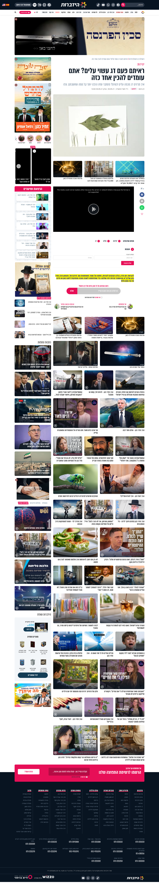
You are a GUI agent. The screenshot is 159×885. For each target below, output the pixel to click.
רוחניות (126, 806)
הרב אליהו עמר (61, 828)
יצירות (115, 241)
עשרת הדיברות (76, 803)
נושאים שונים (76, 790)
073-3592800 (74, 841)
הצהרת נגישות (138, 828)
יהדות (126, 794)
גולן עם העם (110, 810)
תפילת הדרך (27, 819)
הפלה (46, 813)
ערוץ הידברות (139, 797)
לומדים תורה (77, 794)
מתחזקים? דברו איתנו (23, 4)
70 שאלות (94, 12)
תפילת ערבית (27, 800)
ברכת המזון (28, 806)
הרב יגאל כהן (62, 806)
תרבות (126, 816)
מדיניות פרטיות (138, 794)
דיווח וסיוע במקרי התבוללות (71, 849)
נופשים (140, 816)
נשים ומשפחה (43, 790)
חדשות (127, 12)
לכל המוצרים (33, 675)
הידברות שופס (138, 822)
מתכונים (45, 797)
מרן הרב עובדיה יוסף (59, 797)
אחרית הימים (77, 819)
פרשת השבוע (124, 822)
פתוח (112, 806)
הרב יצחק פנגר (61, 803)
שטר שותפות (119, 12)
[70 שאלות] (39, 5)
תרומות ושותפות (138, 819)
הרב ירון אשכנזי (61, 813)
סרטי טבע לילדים (93, 819)
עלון (73, 12)
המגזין (126, 797)
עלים (104, 241)
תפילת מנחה (27, 797)
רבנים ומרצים (61, 790)
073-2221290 (52, 851)
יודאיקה (78, 828)
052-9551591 (96, 851)
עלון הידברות (139, 800)
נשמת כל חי (27, 825)
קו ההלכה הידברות (117, 849)
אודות (141, 831)
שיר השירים (27, 822)
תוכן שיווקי (125, 828)
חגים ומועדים (124, 825)
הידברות (140, 790)
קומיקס (96, 813)
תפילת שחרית (27, 794)
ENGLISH (44, 12)
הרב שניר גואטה (61, 810)
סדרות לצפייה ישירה (92, 806)
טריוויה (96, 816)
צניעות (46, 810)
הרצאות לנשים (43, 819)
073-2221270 (30, 851)
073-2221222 (139, 841)
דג (96, 241)
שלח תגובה (127, 263)
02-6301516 (140, 853)
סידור (29, 790)
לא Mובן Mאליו (109, 797)
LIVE (37, 12)
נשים (126, 803)
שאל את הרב (86, 12)
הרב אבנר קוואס (61, 825)
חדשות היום (124, 800)
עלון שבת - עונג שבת (94, 839)
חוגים (96, 825)
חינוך (79, 813)
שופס (68, 12)
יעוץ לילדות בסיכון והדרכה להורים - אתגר (25, 840)
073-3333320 (30, 843)
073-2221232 (52, 841)
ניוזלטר (140, 803)
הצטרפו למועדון (24, 12)
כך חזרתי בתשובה (108, 819)
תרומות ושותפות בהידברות (115, 839)
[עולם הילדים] (49, 5)
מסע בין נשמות (109, 813)
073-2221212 (118, 841)
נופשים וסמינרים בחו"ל (94, 858)
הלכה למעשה (109, 803)
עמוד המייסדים (138, 825)
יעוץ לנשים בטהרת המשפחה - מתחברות (135, 850)
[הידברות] (74, 5)
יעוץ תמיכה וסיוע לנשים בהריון (92, 849)
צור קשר (51, 12)
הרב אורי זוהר (61, 819)
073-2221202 (96, 861)
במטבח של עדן (109, 800)
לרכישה (28, 629)
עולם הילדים (102, 12)
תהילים (29, 816)
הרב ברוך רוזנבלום (60, 816)
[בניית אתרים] (48, 878)
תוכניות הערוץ (109, 790)
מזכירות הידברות (139, 839)
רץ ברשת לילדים (93, 797)
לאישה (46, 794)
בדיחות (96, 800)
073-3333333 (139, 861)
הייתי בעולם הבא (109, 825)
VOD (136, 12)
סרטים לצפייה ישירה (92, 803)
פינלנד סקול (77, 806)
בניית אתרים (38, 878)
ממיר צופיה (141, 858)
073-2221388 (96, 841)
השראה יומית (110, 822)
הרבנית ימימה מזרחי (42, 806)
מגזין (131, 12)
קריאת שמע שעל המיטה (23, 831)
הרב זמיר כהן (110, 12)
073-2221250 (118, 861)
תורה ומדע (125, 813)
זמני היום (78, 12)
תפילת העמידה (26, 803)
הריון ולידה (45, 816)
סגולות (79, 810)
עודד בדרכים (110, 794)
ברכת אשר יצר (26, 828)
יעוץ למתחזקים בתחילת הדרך (48, 839)
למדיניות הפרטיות (90, 297)
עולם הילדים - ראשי (92, 794)
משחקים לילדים (93, 810)
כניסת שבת (139, 813)
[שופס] (44, 5)
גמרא (79, 800)
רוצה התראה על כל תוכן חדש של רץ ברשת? (93, 285)
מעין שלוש (28, 810)
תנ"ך (79, 797)
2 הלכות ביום (139, 806)
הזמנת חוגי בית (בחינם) (50, 849)
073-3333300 (118, 851)
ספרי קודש (77, 825)
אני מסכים (92, 297)
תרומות (57, 12)
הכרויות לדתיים (76, 822)
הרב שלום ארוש (61, 822)
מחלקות (63, 12)
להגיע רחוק (110, 816)
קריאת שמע (27, 813)
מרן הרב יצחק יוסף (60, 800)
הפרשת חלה (44, 822)
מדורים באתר (123, 790)
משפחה (125, 810)
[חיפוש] (123, 5)
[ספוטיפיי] (34, 5)
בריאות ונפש (77, 816)
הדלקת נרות (44, 803)
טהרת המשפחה (43, 800)
